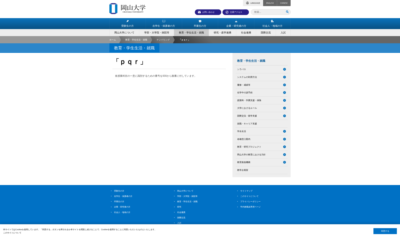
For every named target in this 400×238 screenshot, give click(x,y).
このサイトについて (249, 196)
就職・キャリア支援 (247, 123)
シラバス (241, 69)
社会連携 (181, 212)
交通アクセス (236, 12)
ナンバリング (163, 39)
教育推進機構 (243, 162)
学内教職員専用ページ (250, 206)
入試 (179, 222)
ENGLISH (270, 3)
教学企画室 (242, 169)
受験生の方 (119, 190)
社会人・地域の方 (122, 212)
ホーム (112, 39)
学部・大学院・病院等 (187, 196)
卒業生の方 (119, 201)
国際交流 (181, 217)
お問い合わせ (208, 12)
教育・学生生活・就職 (136, 39)
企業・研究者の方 (122, 206)
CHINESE (284, 3)
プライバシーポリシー (250, 201)
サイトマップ (246, 190)
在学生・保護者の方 (123, 196)
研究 (179, 206)
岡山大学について (185, 190)
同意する (385, 231)
